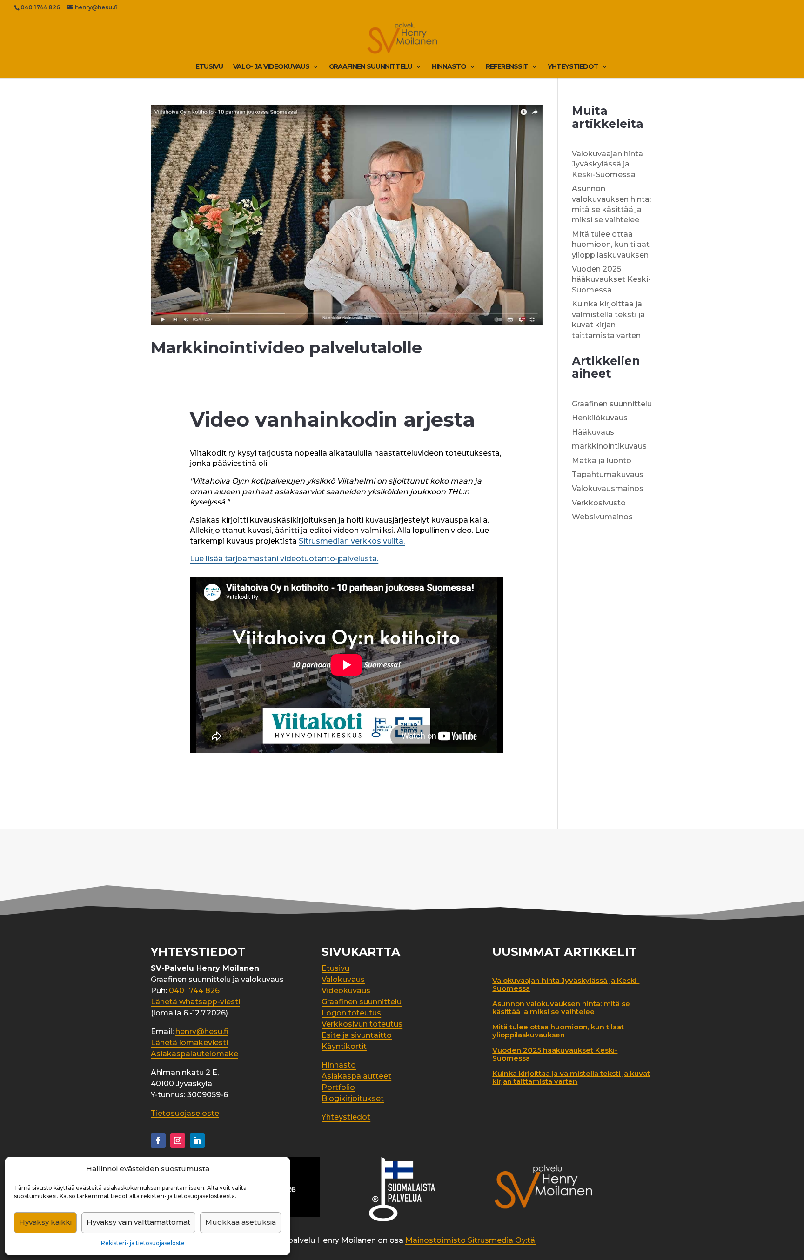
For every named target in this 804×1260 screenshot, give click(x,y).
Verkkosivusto (599, 502)
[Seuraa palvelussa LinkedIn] (197, 1140)
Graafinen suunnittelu (370, 67)
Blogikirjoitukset (353, 1098)
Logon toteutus (351, 1012)
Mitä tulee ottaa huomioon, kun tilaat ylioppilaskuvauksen (611, 244)
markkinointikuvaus (609, 446)
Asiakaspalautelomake (194, 1053)
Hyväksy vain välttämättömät (138, 1222)
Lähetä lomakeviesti (189, 1042)
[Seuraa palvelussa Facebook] (158, 1140)
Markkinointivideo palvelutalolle (286, 348)
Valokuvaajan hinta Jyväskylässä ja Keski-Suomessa (607, 164)
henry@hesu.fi (201, 1031)
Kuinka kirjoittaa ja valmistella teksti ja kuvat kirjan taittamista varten (571, 1077)
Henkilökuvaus (600, 417)
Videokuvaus (346, 990)
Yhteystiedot (573, 67)
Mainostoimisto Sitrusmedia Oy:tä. (470, 1240)
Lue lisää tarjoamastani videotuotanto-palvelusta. (284, 558)
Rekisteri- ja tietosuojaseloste (143, 1243)
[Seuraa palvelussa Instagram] (177, 1140)
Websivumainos (602, 516)
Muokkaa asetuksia (240, 1222)
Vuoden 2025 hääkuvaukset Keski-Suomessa (611, 279)
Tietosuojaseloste (185, 1113)
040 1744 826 (40, 7)
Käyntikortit (344, 1046)
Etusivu (209, 67)
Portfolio (338, 1087)
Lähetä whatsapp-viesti (195, 1001)
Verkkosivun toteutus (362, 1024)
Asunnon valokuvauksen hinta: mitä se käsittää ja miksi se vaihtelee (561, 1007)
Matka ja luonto (601, 460)
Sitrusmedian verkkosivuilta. (352, 541)
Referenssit (507, 67)
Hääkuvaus (593, 432)
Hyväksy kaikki (45, 1222)
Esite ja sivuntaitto (357, 1035)
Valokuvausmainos (607, 488)
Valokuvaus (343, 979)
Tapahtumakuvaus (607, 474)
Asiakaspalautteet (356, 1076)
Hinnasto (449, 67)
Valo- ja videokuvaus (271, 67)
